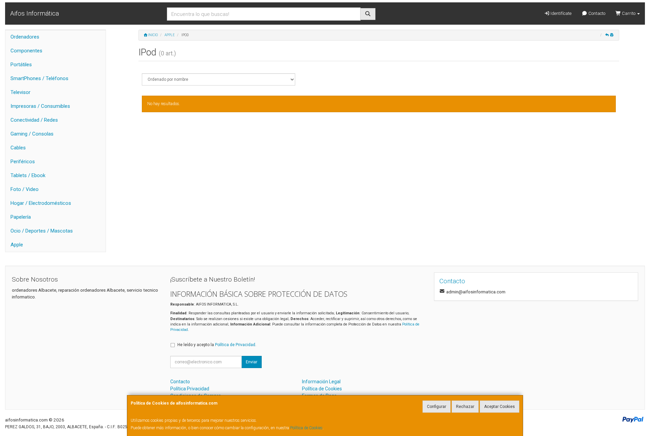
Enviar (251, 362)
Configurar (436, 406)
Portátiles (21, 65)
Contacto (596, 13)
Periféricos (22, 162)
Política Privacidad (189, 388)
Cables (18, 148)
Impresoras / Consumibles (40, 106)
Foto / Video (24, 189)
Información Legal (321, 381)
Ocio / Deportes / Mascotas (41, 231)
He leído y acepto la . (216, 344)
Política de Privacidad (235, 344)
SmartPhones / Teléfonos (39, 78)
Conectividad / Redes (34, 120)
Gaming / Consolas (31, 134)
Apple (16, 245)
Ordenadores (24, 37)
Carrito (628, 13)
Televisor (20, 92)
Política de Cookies (306, 428)
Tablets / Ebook (27, 175)
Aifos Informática (34, 13)
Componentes (26, 51)
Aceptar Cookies (499, 406)
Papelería (20, 217)
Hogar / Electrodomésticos (40, 203)
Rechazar (465, 406)
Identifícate (560, 13)
